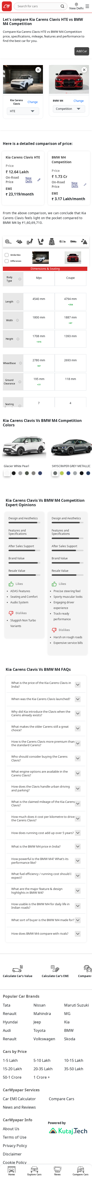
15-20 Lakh (12, 1068)
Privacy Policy (15, 1145)
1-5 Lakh (10, 1060)
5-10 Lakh (41, 1060)
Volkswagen (44, 1038)
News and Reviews (19, 1107)
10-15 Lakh (73, 1060)
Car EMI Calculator (19, 1098)
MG (67, 1013)
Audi (7, 1030)
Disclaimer (12, 1154)
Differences (15, 261)
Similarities (15, 255)
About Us (11, 1128)
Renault (10, 1013)
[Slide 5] (33, 473)
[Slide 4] (27, 473)
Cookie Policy (14, 1162)
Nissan (39, 1005)
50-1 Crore (12, 1077)
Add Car (81, 51)
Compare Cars (61, 1098)
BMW (69, 1030)
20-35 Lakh (43, 1068)
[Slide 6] (40, 473)
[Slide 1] (7, 473)
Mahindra (42, 1013)
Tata (6, 1005)
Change (33, 102)
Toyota (39, 1030)
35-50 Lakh (73, 1068)
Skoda (69, 1038)
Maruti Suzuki (76, 1005)
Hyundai (10, 1022)
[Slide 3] (20, 473)
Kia (67, 1022)
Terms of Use (14, 1137)
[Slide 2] (13, 473)
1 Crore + (41, 1077)
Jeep (37, 1022)
